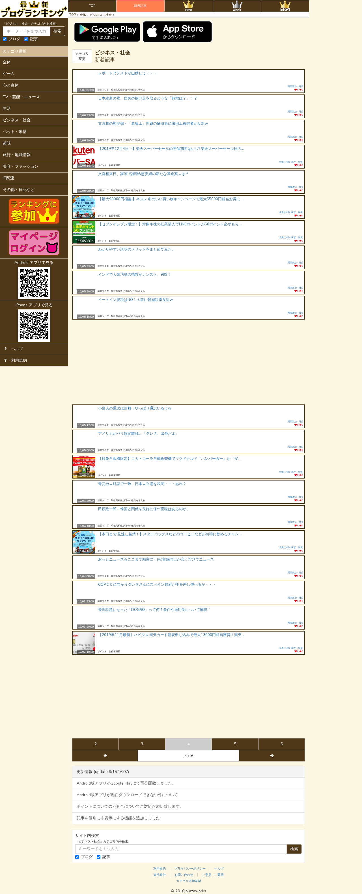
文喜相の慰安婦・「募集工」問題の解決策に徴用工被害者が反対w (153, 123)
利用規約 (159, 869)
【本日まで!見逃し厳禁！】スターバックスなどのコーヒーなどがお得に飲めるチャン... (169, 534)
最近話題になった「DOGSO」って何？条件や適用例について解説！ (154, 609)
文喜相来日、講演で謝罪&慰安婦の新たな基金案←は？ (143, 173)
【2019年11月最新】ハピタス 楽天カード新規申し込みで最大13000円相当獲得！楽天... (171, 634)
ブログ (14, 39)
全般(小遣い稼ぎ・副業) (291, 161)
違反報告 (159, 875)
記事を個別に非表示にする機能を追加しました (118, 818)
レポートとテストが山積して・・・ (127, 73)
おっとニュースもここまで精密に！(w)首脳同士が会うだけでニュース (156, 559)
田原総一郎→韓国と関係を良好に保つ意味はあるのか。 (144, 509)
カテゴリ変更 (82, 56)
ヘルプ (219, 869)
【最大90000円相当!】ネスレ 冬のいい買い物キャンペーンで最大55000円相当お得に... (170, 199)
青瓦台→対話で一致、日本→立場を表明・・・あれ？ (142, 483)
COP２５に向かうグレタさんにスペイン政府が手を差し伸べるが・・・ (157, 584)
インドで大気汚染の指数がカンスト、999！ (134, 274)
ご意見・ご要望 (213, 875)
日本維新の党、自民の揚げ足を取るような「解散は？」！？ (147, 98)
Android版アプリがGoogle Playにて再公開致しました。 (126, 783)
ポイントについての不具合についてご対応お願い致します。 (130, 806)
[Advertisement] (188, 362)
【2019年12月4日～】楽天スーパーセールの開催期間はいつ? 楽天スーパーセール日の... (171, 148)
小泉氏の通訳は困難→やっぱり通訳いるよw (134, 408)
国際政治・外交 (295, 86)
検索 (57, 31)
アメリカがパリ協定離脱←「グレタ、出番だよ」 (138, 433)
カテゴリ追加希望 (188, 881)
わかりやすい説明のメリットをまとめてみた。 (136, 249)
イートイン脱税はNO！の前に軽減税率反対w (135, 299)
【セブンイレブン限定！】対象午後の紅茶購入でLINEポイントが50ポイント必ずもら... (169, 224)
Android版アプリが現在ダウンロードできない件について (127, 795)
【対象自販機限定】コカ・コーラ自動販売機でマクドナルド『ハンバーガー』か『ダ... (169, 458)
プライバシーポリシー (190, 869)
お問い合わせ (183, 875)
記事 (34, 39)
